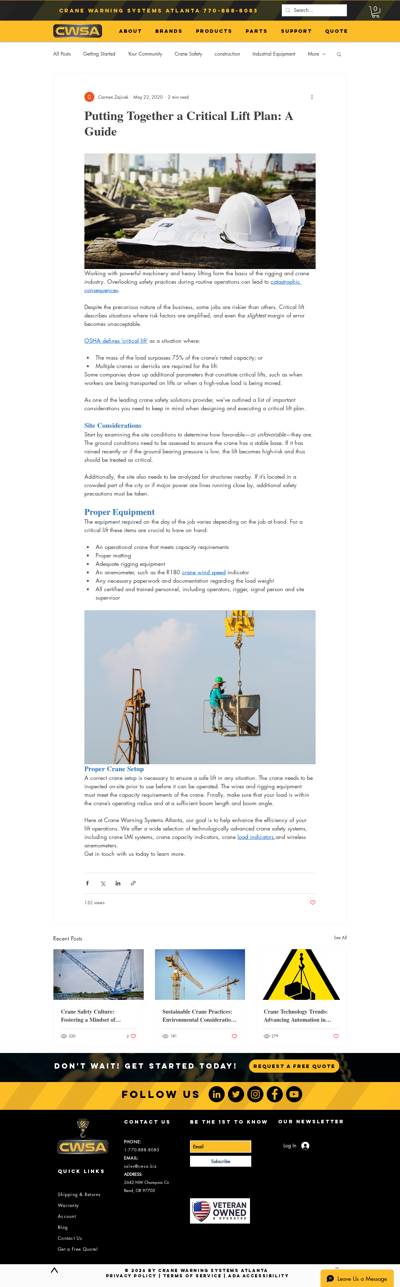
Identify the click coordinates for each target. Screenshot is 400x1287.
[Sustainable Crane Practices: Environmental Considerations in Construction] (200, 974)
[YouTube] (294, 1094)
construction (227, 54)
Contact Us (70, 1238)
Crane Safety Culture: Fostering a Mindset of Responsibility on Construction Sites (98, 1015)
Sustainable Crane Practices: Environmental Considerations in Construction (199, 1015)
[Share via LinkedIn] (118, 883)
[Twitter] (236, 1094)
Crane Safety (188, 54)
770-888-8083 (230, 10)
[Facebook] (275, 1094)
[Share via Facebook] (87, 883)
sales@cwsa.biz (140, 1166)
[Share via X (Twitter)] (103, 883)
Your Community (145, 54)
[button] (375, 12)
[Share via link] (133, 883)
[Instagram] (255, 1094)
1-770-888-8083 (141, 1150)
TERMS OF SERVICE (192, 1276)
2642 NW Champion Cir (146, 1182)
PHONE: (133, 1142)
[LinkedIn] (216, 1094)
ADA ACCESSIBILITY (258, 1276)
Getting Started (99, 54)
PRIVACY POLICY (131, 1276)
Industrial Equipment (273, 54)
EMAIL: (131, 1158)
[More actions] (312, 97)
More (313, 54)
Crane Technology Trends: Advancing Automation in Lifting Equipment (296, 1015)
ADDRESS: (133, 1174)
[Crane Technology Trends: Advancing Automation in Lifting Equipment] (301, 974)
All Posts (62, 54)
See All (340, 937)
